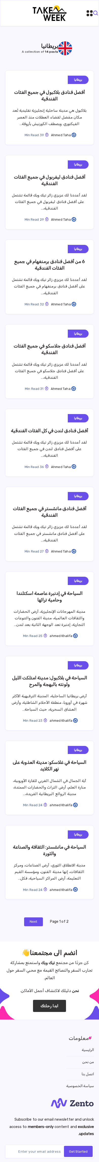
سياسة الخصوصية (80, 1086)
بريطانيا (78, 79)
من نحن (88, 1062)
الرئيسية (88, 1050)
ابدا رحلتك (49, 1005)
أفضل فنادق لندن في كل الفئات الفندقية (49, 430)
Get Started (78, 1151)
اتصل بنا (87, 1074)
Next (33, 921)
